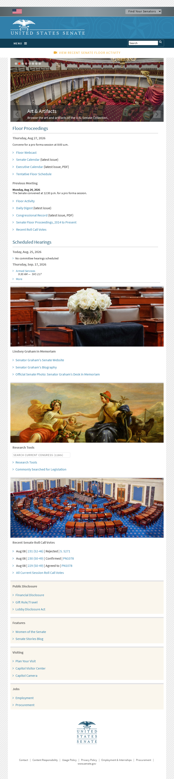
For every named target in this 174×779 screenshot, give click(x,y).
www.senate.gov (87, 763)
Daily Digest (24, 208)
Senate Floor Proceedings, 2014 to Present (46, 222)
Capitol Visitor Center (30, 668)
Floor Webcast (26, 152)
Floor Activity (25, 201)
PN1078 (68, 558)
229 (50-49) (36, 565)
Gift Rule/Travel (26, 602)
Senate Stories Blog (29, 639)
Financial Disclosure (29, 595)
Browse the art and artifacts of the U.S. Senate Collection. (67, 117)
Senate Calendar (28, 159)
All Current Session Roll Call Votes (40, 572)
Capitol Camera (26, 675)
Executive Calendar (29, 167)
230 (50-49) (36, 558)
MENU (18, 43)
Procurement (24, 705)
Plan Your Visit (25, 661)
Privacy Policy (89, 760)
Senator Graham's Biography (36, 367)
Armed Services (25, 271)
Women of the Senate (30, 632)
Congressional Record (32, 215)
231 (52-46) (36, 551)
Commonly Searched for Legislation (40, 469)
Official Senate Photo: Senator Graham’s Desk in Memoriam (57, 374)
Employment (24, 698)
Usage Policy (69, 760)
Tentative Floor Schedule (34, 174)
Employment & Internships (116, 760)
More (19, 279)
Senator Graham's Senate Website (39, 360)
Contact (23, 760)
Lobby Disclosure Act (30, 609)
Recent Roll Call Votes (31, 229)
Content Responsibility (45, 760)
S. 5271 (65, 551)
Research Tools (26, 462)
